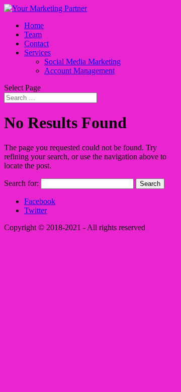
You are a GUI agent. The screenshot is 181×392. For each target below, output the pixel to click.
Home (34, 25)
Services (37, 52)
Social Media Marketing (82, 61)
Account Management (79, 70)
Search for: (21, 183)
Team (33, 34)
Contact (36, 43)
